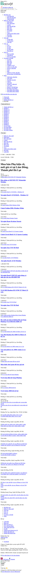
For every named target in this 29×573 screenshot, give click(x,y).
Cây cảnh (9, 85)
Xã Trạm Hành (8, 127)
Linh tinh (9, 82)
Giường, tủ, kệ (11, 65)
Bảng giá (6, 523)
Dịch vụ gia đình (11, 56)
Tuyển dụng (10, 40)
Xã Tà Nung (7, 126)
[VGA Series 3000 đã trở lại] (8, 387)
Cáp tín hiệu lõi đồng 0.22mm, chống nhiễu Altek (13, 435)
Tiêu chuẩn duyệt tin (9, 527)
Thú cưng (9, 78)
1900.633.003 (4, 537)
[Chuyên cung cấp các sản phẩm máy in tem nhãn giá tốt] (14, 403)
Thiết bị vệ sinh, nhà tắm (13, 72)
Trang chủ (6, 97)
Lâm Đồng (6, 98)
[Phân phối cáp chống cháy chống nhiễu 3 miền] (13, 424)
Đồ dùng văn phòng (12, 88)
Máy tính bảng (11, 23)
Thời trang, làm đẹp (12, 77)
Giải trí (9, 81)
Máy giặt (9, 61)
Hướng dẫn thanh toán (9, 533)
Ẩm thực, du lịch (11, 80)
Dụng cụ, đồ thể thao (12, 87)
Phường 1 (6, 108)
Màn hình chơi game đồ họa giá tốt (12, 364)
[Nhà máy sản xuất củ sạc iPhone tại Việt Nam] (13, 463)
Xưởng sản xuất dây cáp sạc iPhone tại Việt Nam (13, 445)
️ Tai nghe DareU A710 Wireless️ (11, 261)
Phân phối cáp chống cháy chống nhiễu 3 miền (12, 426)
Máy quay (9, 29)
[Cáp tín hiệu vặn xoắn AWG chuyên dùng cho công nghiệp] (14, 496)
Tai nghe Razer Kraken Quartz (11, 221)
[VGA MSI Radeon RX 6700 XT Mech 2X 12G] (14, 287)
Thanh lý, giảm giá (12, 84)
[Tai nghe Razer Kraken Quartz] (9, 218)
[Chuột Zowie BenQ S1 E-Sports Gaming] (12, 231)
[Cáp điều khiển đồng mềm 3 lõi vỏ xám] (11, 415)
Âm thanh (9, 30)
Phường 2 (6, 114)
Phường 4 (6, 117)
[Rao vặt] (7, 5)
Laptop (9, 25)
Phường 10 (7, 110)
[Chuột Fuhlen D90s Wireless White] (10, 205)
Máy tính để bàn (11, 26)
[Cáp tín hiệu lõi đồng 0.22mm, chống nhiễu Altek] (14, 434)
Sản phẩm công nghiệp (13, 90)
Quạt (8, 69)
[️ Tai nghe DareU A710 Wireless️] (9, 257)
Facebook (6, 541)
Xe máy (9, 46)
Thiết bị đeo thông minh (13, 33)
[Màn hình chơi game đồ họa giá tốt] (10, 361)
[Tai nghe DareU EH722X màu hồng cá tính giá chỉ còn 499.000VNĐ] (14, 272)
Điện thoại (9, 22)
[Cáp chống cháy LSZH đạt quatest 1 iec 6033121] (14, 472)
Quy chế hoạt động (9, 526)
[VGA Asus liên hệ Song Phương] (10, 374)
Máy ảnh (9, 27)
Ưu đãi (5, 529)
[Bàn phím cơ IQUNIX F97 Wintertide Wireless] (13, 177)
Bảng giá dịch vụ (8, 524)
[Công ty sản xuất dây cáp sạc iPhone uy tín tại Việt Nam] (14, 484)
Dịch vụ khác (10, 54)
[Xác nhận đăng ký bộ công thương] (10, 555)
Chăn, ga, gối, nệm (12, 67)
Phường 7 (6, 121)
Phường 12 (7, 112)
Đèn (8, 71)
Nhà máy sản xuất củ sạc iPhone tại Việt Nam (12, 464)
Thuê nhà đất (10, 19)
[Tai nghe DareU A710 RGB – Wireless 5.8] (12, 192)
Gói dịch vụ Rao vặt (7, 7)
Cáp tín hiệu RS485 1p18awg (8, 455)
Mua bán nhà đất (11, 17)
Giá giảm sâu (10, 16)
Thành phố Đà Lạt (8, 100)
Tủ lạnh (9, 59)
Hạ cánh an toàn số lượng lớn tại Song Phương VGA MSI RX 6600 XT (13, 320)
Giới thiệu (6, 521)
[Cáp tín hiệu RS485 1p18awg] (9, 453)
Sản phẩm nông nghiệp (13, 91)
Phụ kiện (9, 35)
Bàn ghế (9, 64)
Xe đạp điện (10, 49)
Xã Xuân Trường (8, 130)
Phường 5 (6, 118)
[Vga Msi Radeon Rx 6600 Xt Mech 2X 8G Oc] (13, 331)
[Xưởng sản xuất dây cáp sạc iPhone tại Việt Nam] (14, 443)
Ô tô (8, 45)
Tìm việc (9, 42)
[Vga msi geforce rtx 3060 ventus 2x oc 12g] (12, 346)
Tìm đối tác (10, 55)
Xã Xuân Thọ (7, 128)
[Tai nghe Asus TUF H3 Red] (8, 244)
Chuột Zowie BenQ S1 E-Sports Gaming (14, 234)
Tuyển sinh (10, 39)
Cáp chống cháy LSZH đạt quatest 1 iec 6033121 (13, 474)
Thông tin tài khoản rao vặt (11, 530)
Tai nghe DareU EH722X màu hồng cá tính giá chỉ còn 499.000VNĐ (13, 276)
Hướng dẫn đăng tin (9, 531)
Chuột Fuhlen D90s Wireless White (12, 208)
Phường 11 (6, 111)
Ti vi (8, 32)
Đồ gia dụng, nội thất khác (14, 74)
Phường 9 (6, 124)
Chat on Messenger (15, 571)
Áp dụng (3, 160)
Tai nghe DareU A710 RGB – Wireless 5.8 (14, 195)
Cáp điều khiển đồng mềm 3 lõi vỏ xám (11, 416)
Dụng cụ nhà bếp (11, 68)
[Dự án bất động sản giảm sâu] (9, 94)
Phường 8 (6, 123)
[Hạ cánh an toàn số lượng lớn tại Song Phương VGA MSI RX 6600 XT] (14, 316)
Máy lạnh (9, 62)
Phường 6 (6, 120)
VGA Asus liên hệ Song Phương (11, 378)
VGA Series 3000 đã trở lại (9, 391)
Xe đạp (9, 48)
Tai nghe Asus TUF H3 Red (10, 248)
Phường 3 (6, 115)
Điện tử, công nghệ (9, 136)
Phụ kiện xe (10, 51)
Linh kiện (9, 36)
